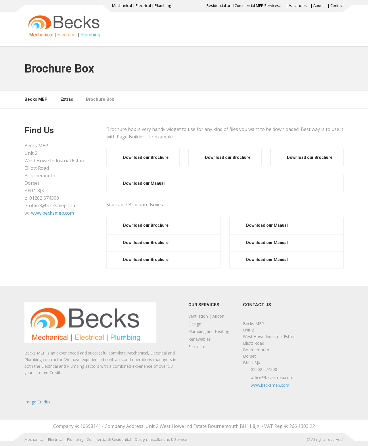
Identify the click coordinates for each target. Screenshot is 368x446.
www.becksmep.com (52, 213)
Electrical (196, 346)
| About (317, 5)
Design (194, 324)
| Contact (335, 5)
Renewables (199, 339)
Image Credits (37, 402)
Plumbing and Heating (208, 331)
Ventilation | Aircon (206, 316)
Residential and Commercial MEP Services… (244, 5)
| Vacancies (296, 5)
